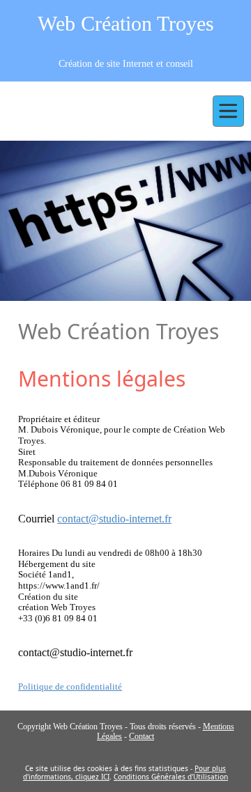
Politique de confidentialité (70, 686)
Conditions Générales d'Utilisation (171, 777)
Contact (141, 736)
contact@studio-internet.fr (114, 519)
